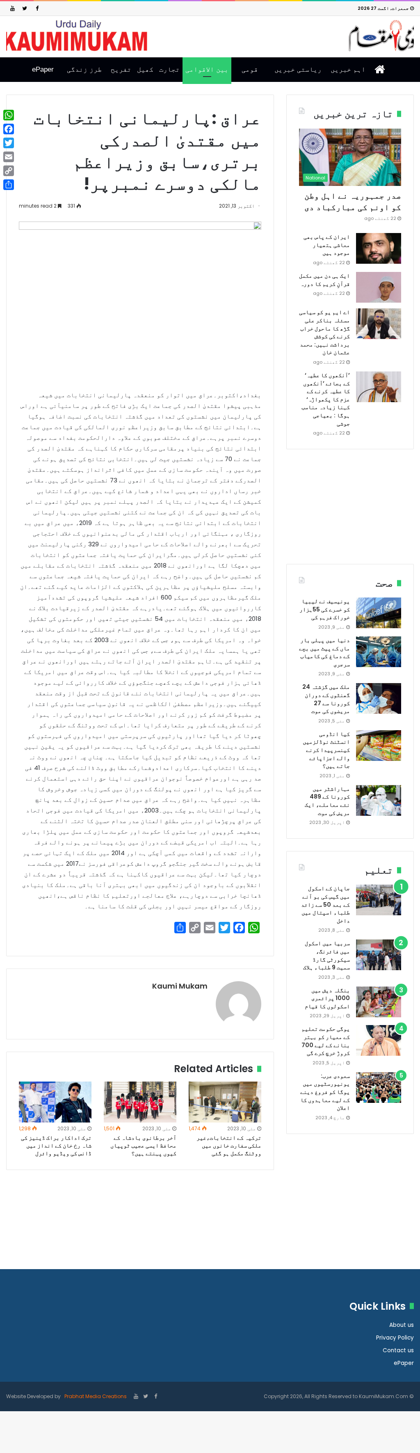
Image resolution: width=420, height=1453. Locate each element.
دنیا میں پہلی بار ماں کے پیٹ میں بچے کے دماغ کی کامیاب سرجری (324, 652)
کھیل (145, 69)
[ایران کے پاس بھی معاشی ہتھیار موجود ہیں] (378, 248)
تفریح (121, 69)
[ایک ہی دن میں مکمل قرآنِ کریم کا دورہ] (378, 287)
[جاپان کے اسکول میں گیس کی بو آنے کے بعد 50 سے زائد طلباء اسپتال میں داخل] (378, 900)
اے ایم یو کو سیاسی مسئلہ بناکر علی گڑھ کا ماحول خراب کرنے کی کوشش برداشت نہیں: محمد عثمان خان (324, 332)
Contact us (398, 1350)
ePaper (43, 69)
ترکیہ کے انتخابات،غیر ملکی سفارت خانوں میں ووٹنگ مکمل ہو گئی (228, 1145)
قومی (250, 69)
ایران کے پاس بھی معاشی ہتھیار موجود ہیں (327, 245)
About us (401, 1325)
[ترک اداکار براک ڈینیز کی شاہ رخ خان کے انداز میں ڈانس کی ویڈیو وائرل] (55, 1102)
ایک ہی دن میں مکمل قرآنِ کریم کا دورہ (324, 280)
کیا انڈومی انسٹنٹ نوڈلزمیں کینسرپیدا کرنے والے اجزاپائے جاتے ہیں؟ (326, 750)
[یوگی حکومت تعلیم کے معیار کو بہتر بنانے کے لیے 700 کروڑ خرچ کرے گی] (378, 1040)
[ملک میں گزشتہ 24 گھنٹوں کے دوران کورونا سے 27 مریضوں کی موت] (378, 698)
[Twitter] (24, 8)
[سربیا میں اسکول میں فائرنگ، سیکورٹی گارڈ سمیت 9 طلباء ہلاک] (378, 954)
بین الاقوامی (206, 69)
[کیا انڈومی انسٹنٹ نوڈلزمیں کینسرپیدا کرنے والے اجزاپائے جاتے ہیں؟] (378, 745)
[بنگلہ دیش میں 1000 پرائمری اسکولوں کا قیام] (378, 1002)
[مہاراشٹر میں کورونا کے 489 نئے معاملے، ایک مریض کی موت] (378, 800)
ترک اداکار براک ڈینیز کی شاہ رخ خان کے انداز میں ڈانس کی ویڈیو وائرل (56, 1145)
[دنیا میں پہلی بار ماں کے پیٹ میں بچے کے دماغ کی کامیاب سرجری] (378, 651)
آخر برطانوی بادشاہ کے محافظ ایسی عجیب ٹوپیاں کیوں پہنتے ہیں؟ (143, 1145)
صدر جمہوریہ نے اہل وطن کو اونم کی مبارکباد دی (352, 201)
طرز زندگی (84, 69)
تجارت (169, 69)
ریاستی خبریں (298, 69)
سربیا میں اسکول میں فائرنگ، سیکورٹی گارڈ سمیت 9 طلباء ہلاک (326, 955)
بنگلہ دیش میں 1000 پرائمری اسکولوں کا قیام (327, 998)
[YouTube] (12, 8)
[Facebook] (37, 8)
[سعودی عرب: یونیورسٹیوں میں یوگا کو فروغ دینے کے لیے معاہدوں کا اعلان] (378, 1087)
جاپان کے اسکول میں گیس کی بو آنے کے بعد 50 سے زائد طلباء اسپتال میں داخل (325, 904)
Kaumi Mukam (180, 986)
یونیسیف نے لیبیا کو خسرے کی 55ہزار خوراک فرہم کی (324, 609)
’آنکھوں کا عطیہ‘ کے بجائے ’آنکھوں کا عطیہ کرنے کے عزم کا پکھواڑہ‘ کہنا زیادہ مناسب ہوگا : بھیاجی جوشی (325, 399)
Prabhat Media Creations (95, 1396)
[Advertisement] (350, 513)
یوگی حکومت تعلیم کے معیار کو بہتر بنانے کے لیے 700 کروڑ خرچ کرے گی (325, 1041)
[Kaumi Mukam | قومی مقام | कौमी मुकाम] (210, 35)
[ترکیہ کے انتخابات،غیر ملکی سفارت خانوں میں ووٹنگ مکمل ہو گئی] (225, 1102)
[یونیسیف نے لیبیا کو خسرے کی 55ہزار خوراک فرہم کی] (378, 612)
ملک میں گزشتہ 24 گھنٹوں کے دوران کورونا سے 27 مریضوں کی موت (326, 699)
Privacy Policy (395, 1338)
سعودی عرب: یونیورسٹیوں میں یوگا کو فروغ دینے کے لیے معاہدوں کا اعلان (325, 1092)
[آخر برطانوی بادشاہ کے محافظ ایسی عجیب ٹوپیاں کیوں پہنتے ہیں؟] (140, 1102)
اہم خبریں (348, 69)
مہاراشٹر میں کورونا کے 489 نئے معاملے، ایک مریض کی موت (327, 801)
